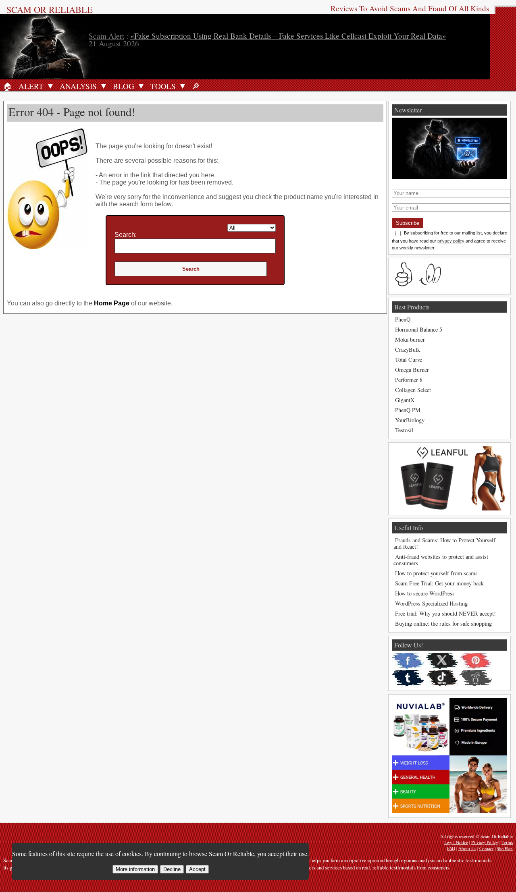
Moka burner (410, 339)
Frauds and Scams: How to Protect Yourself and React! (444, 543)
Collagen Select (413, 390)
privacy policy (450, 241)
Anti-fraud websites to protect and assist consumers (440, 560)
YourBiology (409, 420)
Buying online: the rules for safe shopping (443, 623)
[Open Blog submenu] (141, 86)
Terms (507, 842)
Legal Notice (456, 842)
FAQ (451, 848)
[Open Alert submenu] (50, 86)
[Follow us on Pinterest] (476, 661)
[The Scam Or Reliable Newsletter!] (449, 177)
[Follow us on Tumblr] (408, 678)
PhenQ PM (407, 410)
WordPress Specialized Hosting (431, 603)
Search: (125, 234)
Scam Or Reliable (49, 9)
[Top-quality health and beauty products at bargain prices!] (449, 810)
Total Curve (408, 359)
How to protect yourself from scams (436, 573)
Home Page (111, 303)
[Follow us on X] (442, 661)
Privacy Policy (484, 842)
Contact (486, 848)
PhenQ (402, 319)
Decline (172, 869)
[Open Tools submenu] (183, 86)
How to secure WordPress (425, 593)
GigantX (404, 400)
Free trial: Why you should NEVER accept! (445, 613)
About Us (467, 848)
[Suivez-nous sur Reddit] (476, 678)
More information (135, 869)
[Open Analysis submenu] (104, 86)
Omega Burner (412, 369)
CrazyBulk (407, 349)
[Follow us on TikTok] (442, 678)
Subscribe (407, 223)
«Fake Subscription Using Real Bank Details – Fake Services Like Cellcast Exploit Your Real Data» (288, 36)
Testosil (404, 430)
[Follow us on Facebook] (408, 661)
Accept (197, 869)
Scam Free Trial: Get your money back (439, 583)
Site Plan (505, 848)
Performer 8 (408, 380)
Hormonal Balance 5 (418, 329)
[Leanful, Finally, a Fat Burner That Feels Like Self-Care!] (449, 508)
